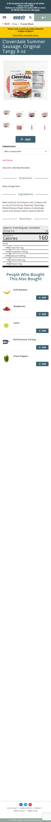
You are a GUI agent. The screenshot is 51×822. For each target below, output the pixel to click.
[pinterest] (30, 804)
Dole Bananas (20, 289)
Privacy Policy (19, 811)
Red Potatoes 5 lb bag (24, 339)
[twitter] (25, 804)
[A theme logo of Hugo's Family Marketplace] (19, 16)
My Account (12, 808)
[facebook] (21, 804)
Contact (37, 808)
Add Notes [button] (7, 160)
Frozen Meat (27, 24)
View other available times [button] (25, 35)
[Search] (30, 16)
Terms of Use (32, 811)
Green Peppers (20, 356)
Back (7, 23)
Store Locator (25, 808)
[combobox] (25, 151)
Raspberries (19, 306)
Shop (14, 24)
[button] (6, 112)
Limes (16, 322)
